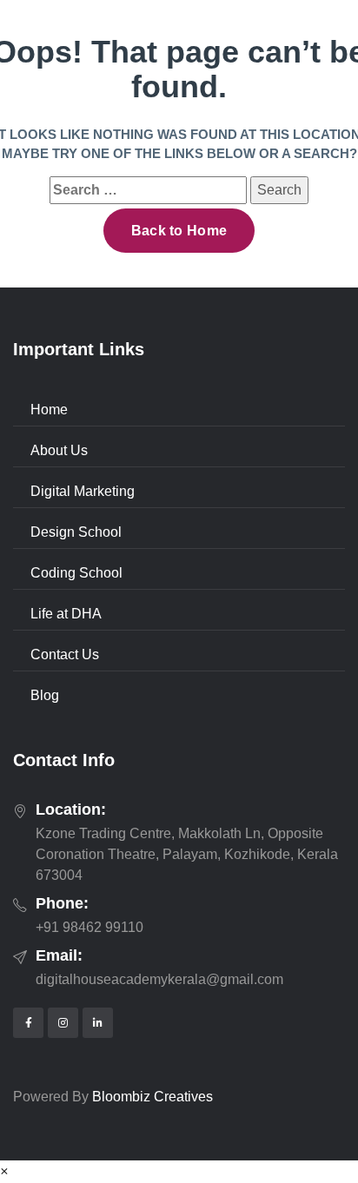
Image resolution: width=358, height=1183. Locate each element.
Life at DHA (66, 613)
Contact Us (64, 654)
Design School (76, 532)
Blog (44, 695)
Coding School (76, 572)
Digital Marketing (82, 491)
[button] (4, 1171)
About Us (59, 450)
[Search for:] (148, 190)
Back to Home (179, 230)
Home (49, 409)
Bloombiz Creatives (152, 1096)
